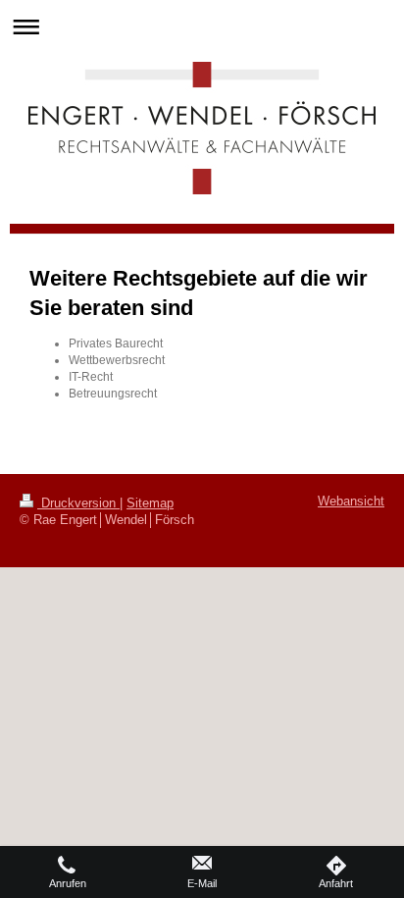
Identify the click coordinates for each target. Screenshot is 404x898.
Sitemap (150, 503)
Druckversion (78, 503)
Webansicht (351, 501)
